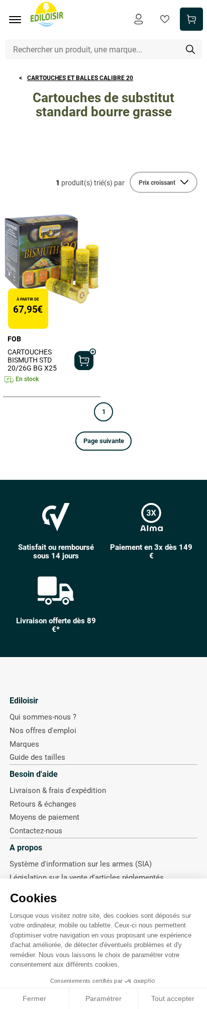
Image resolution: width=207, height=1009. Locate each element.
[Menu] (18, 19)
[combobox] (103, 49)
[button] (103, 441)
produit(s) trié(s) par (90, 183)
